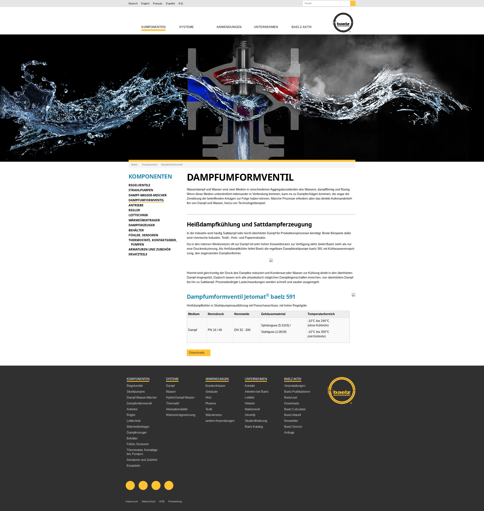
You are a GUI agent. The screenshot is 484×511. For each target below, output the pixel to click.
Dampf (170, 385)
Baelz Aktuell (292, 415)
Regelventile (139, 185)
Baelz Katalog (254, 426)
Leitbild (249, 397)
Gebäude (212, 391)
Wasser (171, 391)
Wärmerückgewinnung (180, 415)
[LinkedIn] (130, 485)
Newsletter (291, 420)
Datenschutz (149, 501)
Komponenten (149, 164)
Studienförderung (256, 420)
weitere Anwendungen (220, 420)
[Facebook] (143, 485)
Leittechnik (138, 215)
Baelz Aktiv (292, 379)
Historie (250, 403)
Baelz (134, 164)
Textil (209, 409)
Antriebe (136, 205)
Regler (134, 210)
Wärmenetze (214, 415)
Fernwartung (175, 501)
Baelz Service (293, 426)
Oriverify (250, 415)
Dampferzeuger (142, 225)
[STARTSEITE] (133, 26)
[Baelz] (343, 22)
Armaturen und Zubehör (150, 249)
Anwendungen (217, 379)
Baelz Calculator (295, 409)
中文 (180, 3)
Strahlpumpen (141, 190)
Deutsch (133, 3)
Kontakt (250, 385)
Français (157, 3)
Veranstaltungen (294, 385)
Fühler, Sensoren (143, 235)
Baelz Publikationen (297, 391)
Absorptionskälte (177, 409)
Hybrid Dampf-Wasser (180, 397)
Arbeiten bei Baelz (256, 391)
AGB (161, 501)
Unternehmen (256, 379)
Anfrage (289, 432)
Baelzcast (290, 397)
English (145, 3)
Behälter (136, 230)
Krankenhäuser (215, 385)
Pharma (211, 403)
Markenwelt (252, 409)
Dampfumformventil (171, 164)
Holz (209, 397)
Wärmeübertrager (144, 220)
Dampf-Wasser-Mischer (148, 195)
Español (170, 3)
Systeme (172, 379)
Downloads (197, 352)
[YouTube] (156, 485)
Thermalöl (172, 403)
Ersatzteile (138, 254)
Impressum (132, 501)
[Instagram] (168, 485)
